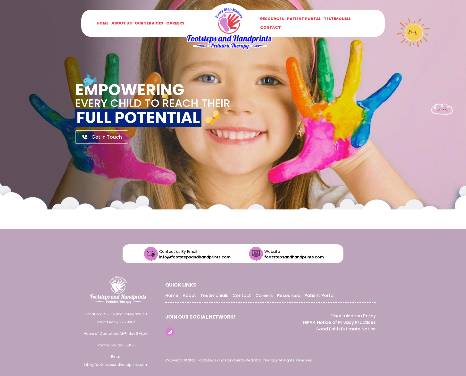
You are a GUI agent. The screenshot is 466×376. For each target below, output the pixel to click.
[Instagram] (170, 331)
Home (102, 23)
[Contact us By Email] (151, 254)
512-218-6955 (123, 345)
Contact (270, 27)
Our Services (149, 23)
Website (272, 251)
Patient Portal (304, 19)
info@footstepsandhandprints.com (116, 364)
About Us (121, 23)
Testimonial (337, 19)
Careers (175, 23)
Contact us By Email (178, 251)
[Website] (256, 254)
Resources (272, 19)
